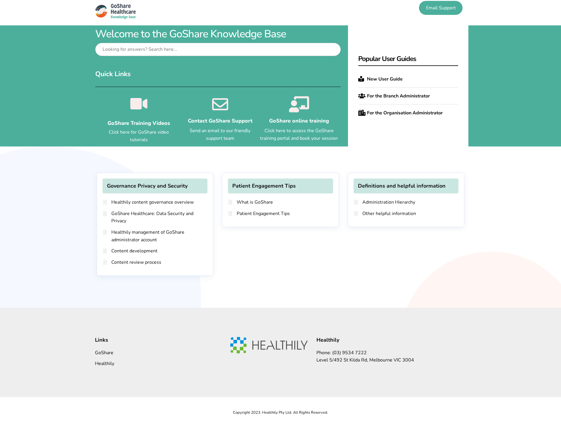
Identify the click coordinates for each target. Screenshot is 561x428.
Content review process (136, 262)
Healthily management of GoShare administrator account (147, 236)
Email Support (441, 8)
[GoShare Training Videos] (138, 103)
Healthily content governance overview (152, 202)
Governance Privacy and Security (147, 185)
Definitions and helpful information (402, 185)
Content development (134, 251)
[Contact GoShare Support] (220, 104)
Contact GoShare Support (220, 120)
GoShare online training (299, 120)
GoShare (104, 353)
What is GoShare (255, 202)
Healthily (104, 363)
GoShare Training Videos (139, 123)
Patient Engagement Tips (264, 185)
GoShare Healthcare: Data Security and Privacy (152, 217)
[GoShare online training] (299, 104)
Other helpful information (389, 213)
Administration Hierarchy (388, 202)
